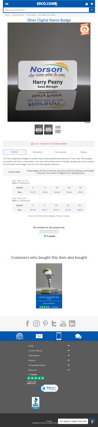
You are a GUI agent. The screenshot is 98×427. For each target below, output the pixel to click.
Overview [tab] (14, 152)
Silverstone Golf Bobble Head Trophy (49, 298)
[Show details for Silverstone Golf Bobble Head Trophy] (49, 279)
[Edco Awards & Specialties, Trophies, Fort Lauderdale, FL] (35, 404)
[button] (7, 4)
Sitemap (49, 421)
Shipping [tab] (83, 152)
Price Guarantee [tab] (60, 152)
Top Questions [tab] (37, 152)
